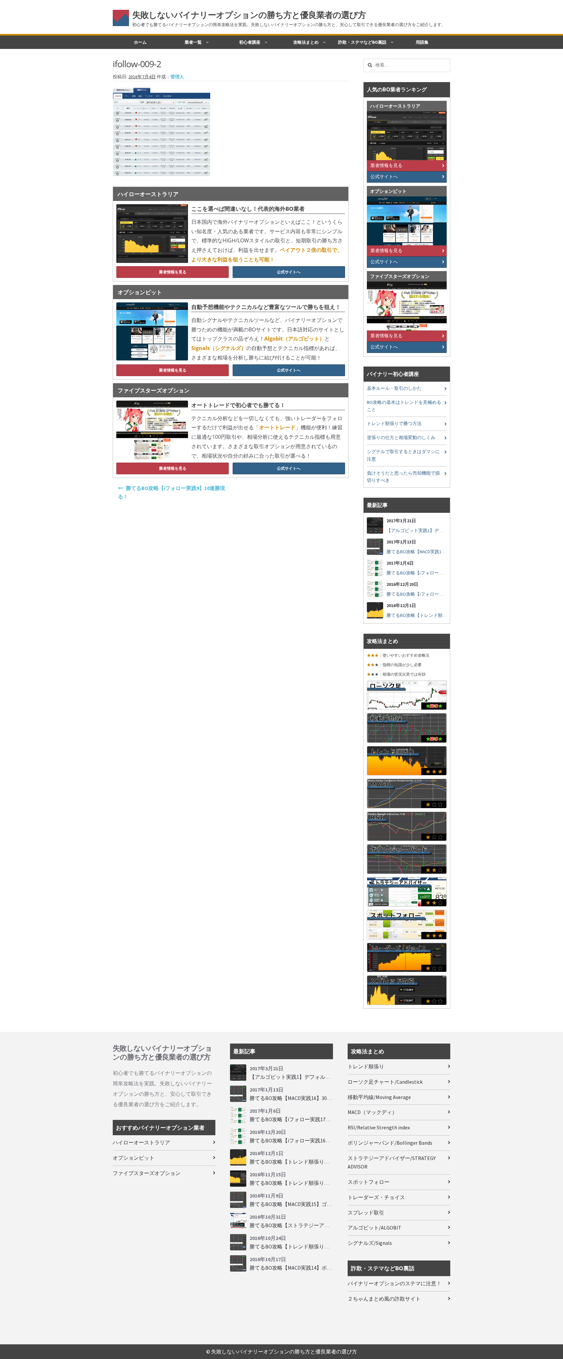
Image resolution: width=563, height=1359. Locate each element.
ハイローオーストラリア (141, 1142)
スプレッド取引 (366, 1212)
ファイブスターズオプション (146, 1173)
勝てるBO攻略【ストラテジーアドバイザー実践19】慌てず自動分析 (329, 1225)
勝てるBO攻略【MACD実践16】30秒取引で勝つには (437, 552)
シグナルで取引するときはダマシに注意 (403, 455)
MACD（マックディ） (372, 1112)
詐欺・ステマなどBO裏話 (362, 42)
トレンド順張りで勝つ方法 (394, 423)
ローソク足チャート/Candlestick (385, 1081)
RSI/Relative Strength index (379, 1127)
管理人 (177, 77)
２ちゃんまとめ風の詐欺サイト (384, 1298)
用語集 (422, 42)
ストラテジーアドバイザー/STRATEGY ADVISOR (392, 1162)
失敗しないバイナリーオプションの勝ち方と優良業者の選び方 (249, 15)
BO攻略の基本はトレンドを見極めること (404, 406)
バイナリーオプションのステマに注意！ (394, 1283)
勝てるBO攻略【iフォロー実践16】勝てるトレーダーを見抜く (321, 1140)
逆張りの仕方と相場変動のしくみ (401, 437)
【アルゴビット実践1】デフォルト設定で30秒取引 (437, 530)
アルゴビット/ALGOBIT (374, 1227)
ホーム (140, 42)
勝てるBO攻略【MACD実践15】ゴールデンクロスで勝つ (314, 1204)
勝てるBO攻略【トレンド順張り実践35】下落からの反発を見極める (329, 1161)
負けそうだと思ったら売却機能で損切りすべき (403, 476)
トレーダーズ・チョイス (376, 1197)
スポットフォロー (368, 1182)
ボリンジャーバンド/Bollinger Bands (390, 1142)
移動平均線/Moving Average (379, 1097)
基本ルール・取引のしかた (394, 388)
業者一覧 (193, 42)
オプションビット (133, 1157)
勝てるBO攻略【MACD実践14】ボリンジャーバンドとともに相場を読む (332, 1267)
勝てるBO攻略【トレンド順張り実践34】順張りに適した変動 (321, 1183)
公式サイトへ (288, 271)
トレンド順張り (366, 1066)
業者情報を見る (172, 271)
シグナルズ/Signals (370, 1243)
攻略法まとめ (306, 42)
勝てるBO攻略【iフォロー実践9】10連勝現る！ (171, 492)
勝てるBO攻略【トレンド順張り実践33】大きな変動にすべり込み (326, 1246)
